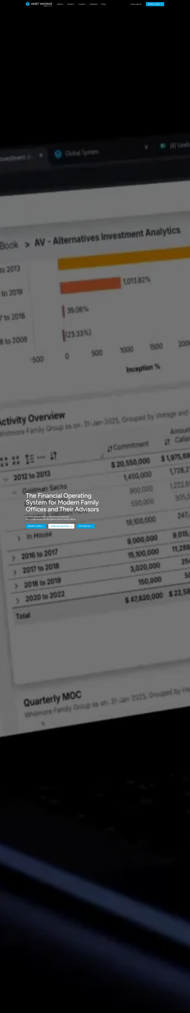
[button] (155, 4)
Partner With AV (136, 4)
